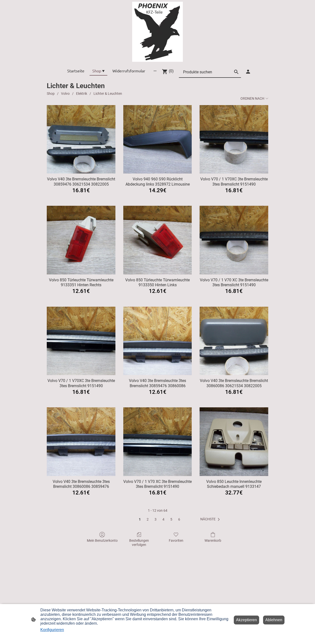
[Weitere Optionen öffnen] (155, 70)
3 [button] (156, 519)
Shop (51, 93)
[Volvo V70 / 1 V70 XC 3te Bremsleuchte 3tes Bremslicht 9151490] (234, 240)
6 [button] (179, 519)
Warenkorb (213, 540)
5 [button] (171, 519)
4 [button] (163, 519)
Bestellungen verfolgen (139, 543)
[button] (211, 519)
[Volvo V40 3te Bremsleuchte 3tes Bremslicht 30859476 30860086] (157, 341)
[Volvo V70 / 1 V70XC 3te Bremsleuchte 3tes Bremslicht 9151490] (234, 139)
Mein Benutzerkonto (102, 540)
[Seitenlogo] (157, 32)
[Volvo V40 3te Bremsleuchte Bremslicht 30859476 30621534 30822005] (81, 139)
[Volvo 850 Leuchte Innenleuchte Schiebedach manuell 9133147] (234, 441)
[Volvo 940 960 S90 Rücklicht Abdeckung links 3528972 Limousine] (157, 139)
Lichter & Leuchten (108, 93)
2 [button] (148, 519)
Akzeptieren (246, 620)
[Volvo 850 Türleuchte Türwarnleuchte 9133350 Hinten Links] (157, 240)
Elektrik (81, 93)
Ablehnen (273, 620)
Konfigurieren (52, 630)
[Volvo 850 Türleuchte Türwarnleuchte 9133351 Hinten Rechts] (81, 240)
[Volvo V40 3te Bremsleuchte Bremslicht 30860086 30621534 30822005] (234, 341)
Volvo (65, 93)
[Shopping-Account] (248, 72)
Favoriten (176, 540)
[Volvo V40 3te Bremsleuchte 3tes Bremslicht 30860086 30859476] (81, 441)
